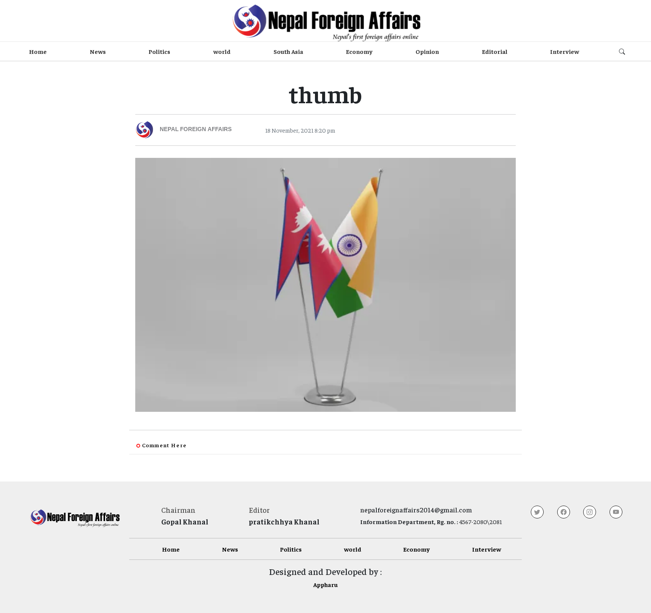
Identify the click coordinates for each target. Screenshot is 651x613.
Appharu (325, 584)
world (222, 51)
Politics (159, 51)
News (98, 51)
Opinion (427, 51)
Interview (564, 51)
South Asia (288, 51)
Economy (359, 51)
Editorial (494, 51)
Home (38, 51)
